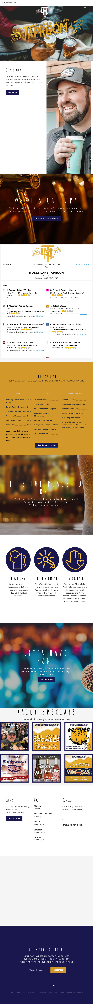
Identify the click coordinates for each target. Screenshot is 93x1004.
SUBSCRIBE (58, 970)
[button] (74, 810)
